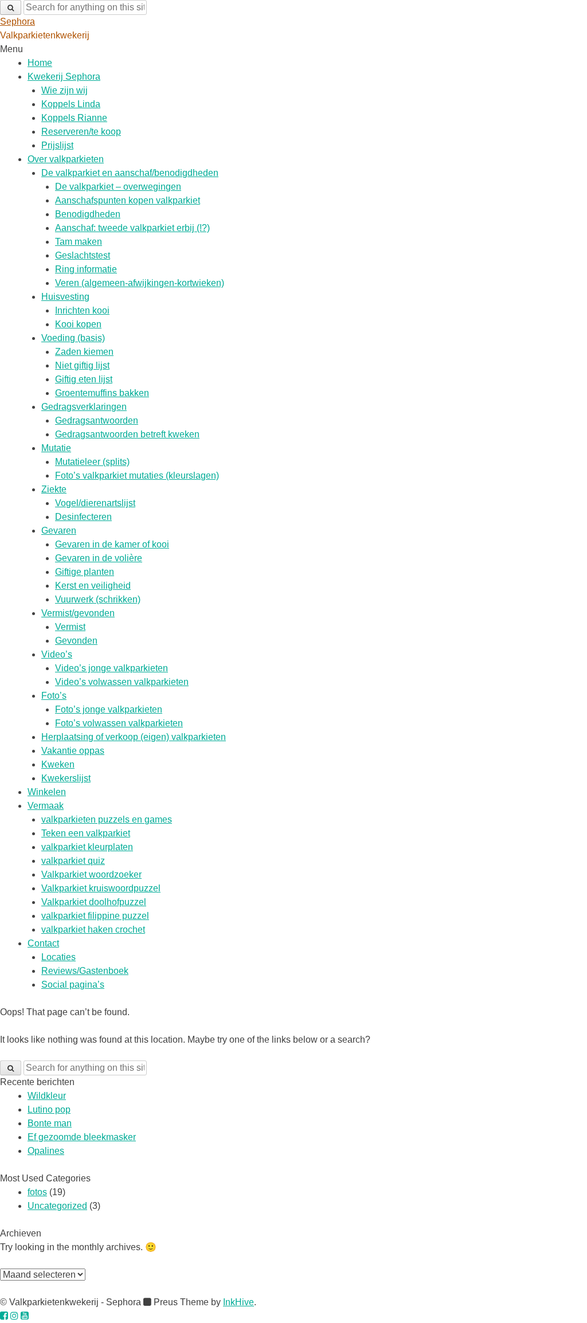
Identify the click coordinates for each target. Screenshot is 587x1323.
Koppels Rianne (74, 118)
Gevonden (76, 640)
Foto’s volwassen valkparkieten (119, 723)
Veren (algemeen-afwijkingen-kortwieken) (139, 283)
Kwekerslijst (66, 778)
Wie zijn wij (64, 90)
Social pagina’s (72, 984)
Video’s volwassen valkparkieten (122, 682)
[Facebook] (4, 1316)
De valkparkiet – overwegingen (118, 186)
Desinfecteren (83, 517)
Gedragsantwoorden (96, 420)
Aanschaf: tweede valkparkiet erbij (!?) (132, 228)
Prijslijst (57, 145)
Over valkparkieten (66, 159)
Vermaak (46, 806)
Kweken (58, 764)
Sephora (17, 21)
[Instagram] (14, 1316)
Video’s (56, 654)
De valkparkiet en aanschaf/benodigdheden (129, 173)
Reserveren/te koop (81, 131)
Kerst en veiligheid (93, 585)
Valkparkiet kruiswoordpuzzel (101, 888)
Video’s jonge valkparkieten (111, 668)
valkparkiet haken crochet (93, 929)
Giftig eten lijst (83, 379)
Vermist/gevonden (78, 613)
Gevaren (58, 530)
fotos (37, 1192)
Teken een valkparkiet (85, 833)
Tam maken (78, 241)
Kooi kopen (78, 324)
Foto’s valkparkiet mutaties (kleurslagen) (137, 475)
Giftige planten (84, 572)
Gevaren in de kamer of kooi (112, 544)
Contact (43, 943)
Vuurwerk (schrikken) (97, 599)
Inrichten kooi (82, 310)
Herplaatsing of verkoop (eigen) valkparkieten (133, 737)
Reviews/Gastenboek (84, 971)
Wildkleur (47, 1096)
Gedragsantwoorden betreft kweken (127, 434)
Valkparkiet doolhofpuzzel (93, 902)
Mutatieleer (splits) (92, 462)
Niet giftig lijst (82, 365)
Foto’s (53, 695)
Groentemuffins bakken (102, 393)
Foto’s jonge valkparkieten (108, 709)
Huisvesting (65, 297)
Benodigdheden (87, 214)
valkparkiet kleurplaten (87, 847)
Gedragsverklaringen (84, 407)
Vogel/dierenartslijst (95, 503)
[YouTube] (25, 1316)
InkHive (238, 1302)
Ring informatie (86, 269)
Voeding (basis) (73, 338)
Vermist (70, 627)
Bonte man (50, 1123)
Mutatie (56, 448)
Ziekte (53, 489)
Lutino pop (49, 1109)
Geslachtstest (82, 255)
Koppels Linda (70, 104)
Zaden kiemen (84, 352)
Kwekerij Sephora (64, 76)
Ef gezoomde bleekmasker (82, 1137)
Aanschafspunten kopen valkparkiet (127, 200)
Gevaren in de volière (98, 558)
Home (40, 63)
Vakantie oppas (72, 751)
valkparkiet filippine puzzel (95, 916)
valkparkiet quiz (73, 861)
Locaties (58, 957)
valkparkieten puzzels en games (106, 819)
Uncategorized (57, 1206)
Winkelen (47, 792)
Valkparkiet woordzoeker (91, 874)
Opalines (46, 1151)
